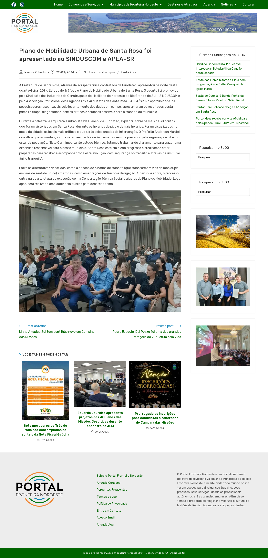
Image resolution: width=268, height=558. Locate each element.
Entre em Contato (109, 510)
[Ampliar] (176, 196)
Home (58, 4)
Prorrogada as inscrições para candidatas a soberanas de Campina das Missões (155, 418)
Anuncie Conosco (108, 482)
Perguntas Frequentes (112, 489)
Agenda (209, 4)
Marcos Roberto (35, 72)
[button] (86, 4)
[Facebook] (13, 4)
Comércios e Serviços (84, 4)
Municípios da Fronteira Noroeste (133, 4)
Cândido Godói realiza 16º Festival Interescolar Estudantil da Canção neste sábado (219, 68)
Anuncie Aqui (105, 524)
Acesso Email (106, 517)
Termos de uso (107, 496)
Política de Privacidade (112, 503)
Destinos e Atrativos (183, 4)
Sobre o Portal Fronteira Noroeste (120, 475)
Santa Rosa (128, 72)
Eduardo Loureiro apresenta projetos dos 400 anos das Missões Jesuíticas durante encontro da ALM (100, 419)
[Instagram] (22, 4)
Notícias (227, 4)
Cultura (248, 4)
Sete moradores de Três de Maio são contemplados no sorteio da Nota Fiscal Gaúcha (45, 430)
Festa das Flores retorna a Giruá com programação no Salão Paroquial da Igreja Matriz (221, 84)
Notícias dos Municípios (100, 72)
